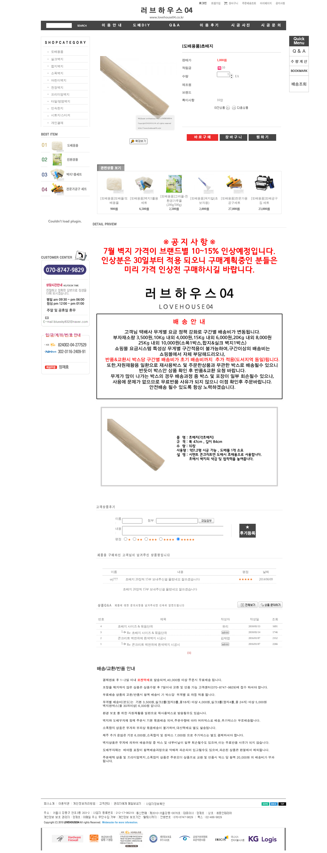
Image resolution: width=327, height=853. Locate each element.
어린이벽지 (58, 80)
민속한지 (57, 108)
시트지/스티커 (60, 115)
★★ (140, 539)
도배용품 (57, 52)
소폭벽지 (57, 73)
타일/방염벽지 (60, 101)
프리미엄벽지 (60, 94)
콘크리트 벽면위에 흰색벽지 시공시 (142, 638)
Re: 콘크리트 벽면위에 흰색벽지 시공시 (153, 644)
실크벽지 (57, 59)
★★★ (153, 539)
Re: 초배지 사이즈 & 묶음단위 (147, 633)
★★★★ (168, 539)
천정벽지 (57, 87)
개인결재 (57, 123)
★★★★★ (188, 539)
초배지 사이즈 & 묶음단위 (135, 626)
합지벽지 (57, 66)
